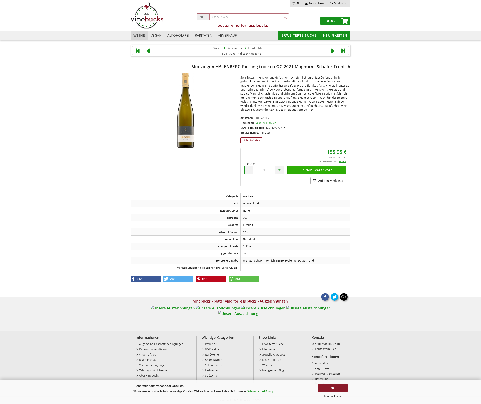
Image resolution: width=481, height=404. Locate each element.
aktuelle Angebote (273, 354)
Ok (332, 388)
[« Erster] (138, 50)
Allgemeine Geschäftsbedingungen (160, 344)
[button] (146, 279)
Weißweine (211, 349)
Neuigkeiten (335, 35)
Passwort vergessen (327, 373)
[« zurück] (148, 50)
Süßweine (211, 375)
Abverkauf (227, 35)
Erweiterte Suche (299, 35)
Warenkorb (269, 365)
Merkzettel (340, 3)
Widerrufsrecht (148, 354)
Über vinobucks (148, 375)
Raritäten (203, 35)
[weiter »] (332, 50)
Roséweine (211, 354)
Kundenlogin (316, 3)
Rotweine (210, 344)
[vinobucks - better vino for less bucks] (158, 15)
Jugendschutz (147, 360)
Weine (139, 35)
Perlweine (211, 370)
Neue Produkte (271, 360)
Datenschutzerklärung (260, 391)
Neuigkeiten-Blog (273, 370)
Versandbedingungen (152, 365)
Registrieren (322, 368)
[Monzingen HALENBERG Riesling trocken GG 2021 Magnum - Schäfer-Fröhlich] (185, 109)
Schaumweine (213, 365)
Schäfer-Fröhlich (266, 123)
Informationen (332, 396)
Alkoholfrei (178, 35)
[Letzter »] (343, 50)
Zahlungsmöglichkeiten (153, 370)
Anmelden (321, 363)
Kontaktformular (325, 349)
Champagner (213, 360)
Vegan (156, 35)
